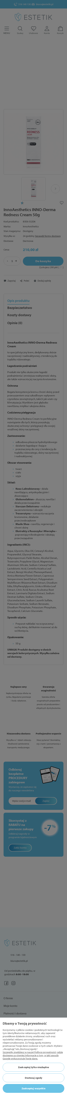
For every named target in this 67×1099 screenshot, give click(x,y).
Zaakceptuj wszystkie (34, 1088)
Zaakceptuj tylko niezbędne (33, 1067)
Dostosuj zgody (33, 1077)
